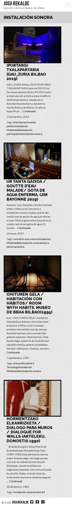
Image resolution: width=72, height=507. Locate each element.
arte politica (20, 363)
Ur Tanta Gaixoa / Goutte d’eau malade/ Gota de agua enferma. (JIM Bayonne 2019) (27, 190)
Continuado (29, 111)
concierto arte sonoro (25, 239)
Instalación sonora (31, 133)
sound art (39, 492)
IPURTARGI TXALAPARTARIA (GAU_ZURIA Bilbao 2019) (26, 72)
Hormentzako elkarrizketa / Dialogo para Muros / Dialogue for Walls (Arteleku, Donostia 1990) (29, 429)
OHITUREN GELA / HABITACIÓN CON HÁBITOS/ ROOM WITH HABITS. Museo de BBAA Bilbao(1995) (29, 303)
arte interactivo (22, 122)
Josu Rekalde (16, 4)
